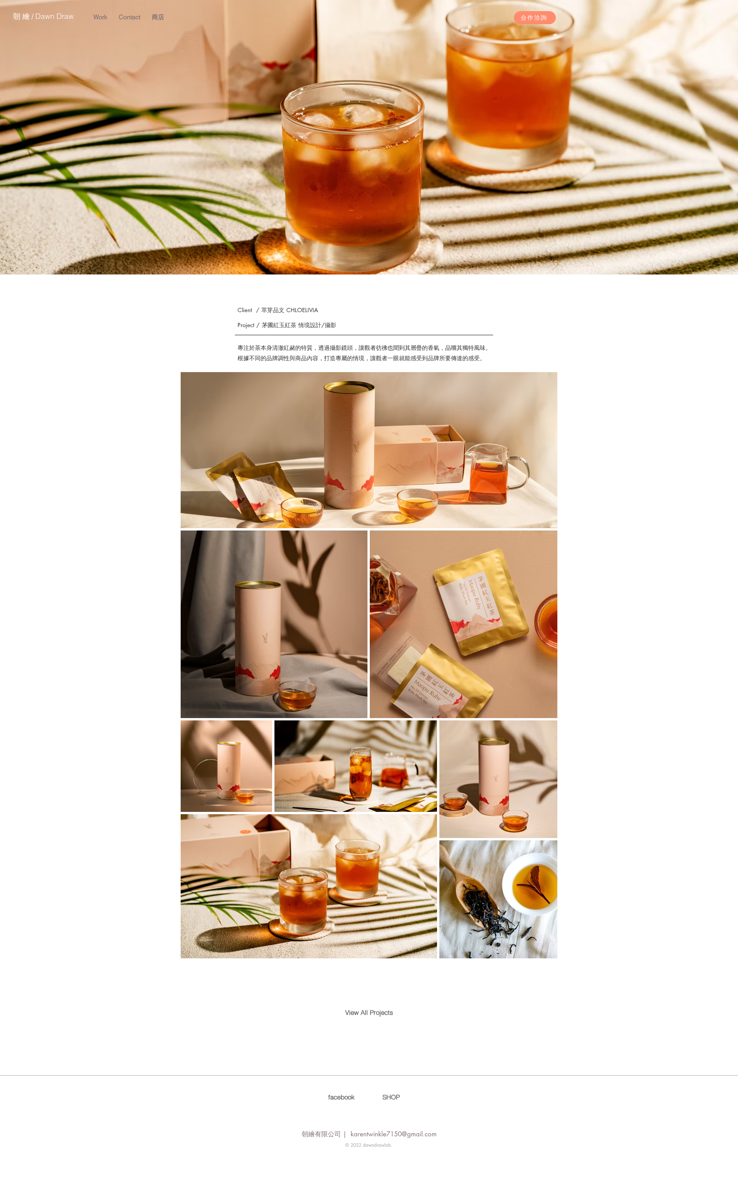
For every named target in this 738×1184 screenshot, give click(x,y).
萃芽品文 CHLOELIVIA (289, 310)
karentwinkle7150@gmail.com (394, 1134)
